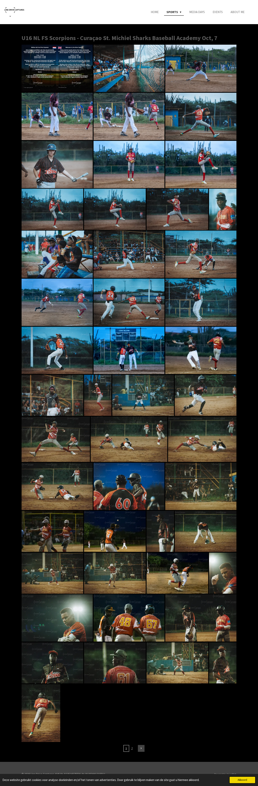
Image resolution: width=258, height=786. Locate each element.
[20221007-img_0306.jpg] (129, 302)
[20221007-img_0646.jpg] (52, 662)
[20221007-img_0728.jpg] (41, 713)
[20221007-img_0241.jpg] (129, 164)
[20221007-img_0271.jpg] (222, 209)
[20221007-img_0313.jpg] (200, 302)
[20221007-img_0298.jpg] (129, 254)
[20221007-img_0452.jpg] (205, 395)
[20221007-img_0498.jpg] (57, 486)
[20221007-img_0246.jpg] (115, 209)
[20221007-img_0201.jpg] (129, 116)
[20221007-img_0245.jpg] (52, 209)
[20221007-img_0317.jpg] (57, 350)
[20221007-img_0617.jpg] (57, 618)
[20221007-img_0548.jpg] (200, 486)
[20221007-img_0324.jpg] (129, 350)
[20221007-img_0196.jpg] (129, 68)
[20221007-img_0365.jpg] (200, 350)
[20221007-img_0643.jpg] (200, 618)
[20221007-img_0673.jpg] (115, 662)
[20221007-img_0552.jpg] (52, 531)
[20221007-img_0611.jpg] (115, 573)
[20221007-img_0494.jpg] (129, 439)
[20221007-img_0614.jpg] (177, 573)
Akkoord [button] (242, 780)
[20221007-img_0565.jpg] (115, 531)
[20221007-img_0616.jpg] (222, 573)
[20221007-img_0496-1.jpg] (202, 439)
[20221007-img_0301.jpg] (200, 254)
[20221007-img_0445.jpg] (143, 395)
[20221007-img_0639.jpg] (129, 618)
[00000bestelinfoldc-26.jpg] (57, 68)
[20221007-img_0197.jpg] (200, 68)
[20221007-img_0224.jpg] (57, 164)
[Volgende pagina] (141, 748)
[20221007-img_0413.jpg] (97, 395)
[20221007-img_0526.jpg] (129, 486)
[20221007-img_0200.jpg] (57, 116)
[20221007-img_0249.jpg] (177, 209)
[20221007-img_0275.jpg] (57, 254)
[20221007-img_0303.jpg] (57, 302)
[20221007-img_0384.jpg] (52, 395)
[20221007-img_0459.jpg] (56, 439)
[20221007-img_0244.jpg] (200, 164)
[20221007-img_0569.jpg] (205, 531)
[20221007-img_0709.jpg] (222, 662)
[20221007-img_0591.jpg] (160, 531)
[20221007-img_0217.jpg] (200, 116)
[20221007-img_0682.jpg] (177, 662)
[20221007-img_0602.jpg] (52, 573)
